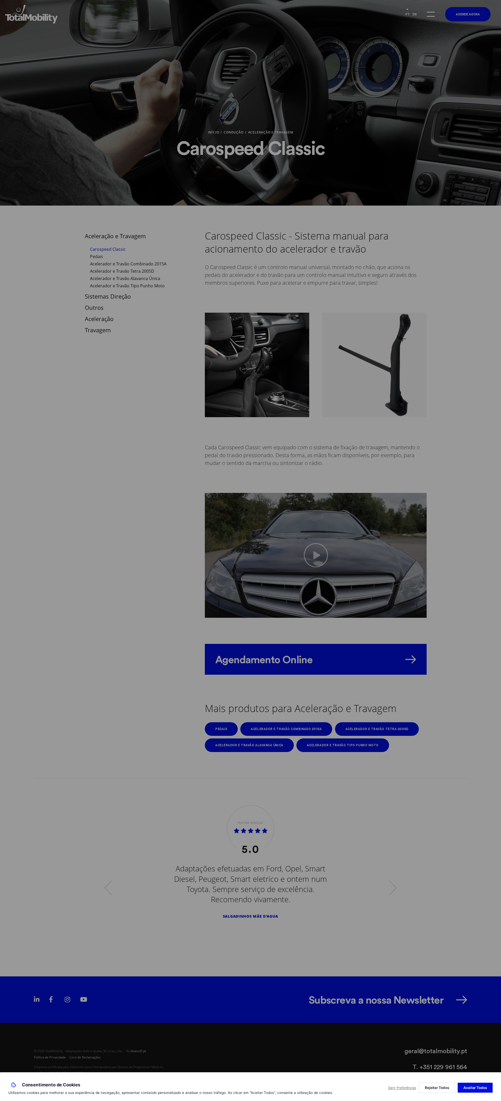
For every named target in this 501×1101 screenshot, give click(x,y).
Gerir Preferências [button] (402, 1088)
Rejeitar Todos (437, 1088)
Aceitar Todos (475, 1088)
